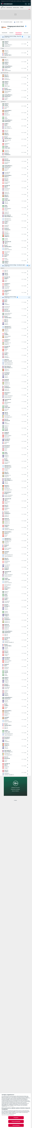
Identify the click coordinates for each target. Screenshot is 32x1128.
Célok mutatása (16, 1125)
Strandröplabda (7, 22)
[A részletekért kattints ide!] (15, 44)
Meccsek (26, 32)
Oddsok (11, 32)
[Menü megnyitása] (29, 4)
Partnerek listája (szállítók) (8, 1114)
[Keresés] (26, 4)
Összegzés (4, 32)
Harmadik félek (11, 1106)
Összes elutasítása (16, 1121)
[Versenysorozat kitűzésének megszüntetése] (26, 26)
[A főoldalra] (8, 4)
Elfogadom (16, 1117)
